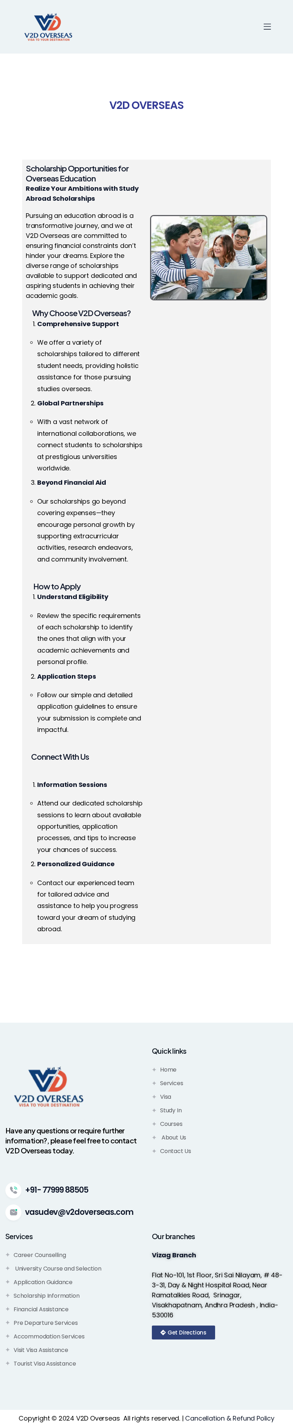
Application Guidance (43, 1282)
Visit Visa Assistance (41, 1350)
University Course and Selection (57, 1268)
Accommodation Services (49, 1336)
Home (168, 1070)
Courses (171, 1124)
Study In (171, 1110)
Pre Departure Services (46, 1323)
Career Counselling (40, 1255)
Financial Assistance (41, 1309)
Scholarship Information (46, 1296)
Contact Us (175, 1151)
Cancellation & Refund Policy (229, 1418)
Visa (165, 1097)
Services (171, 1083)
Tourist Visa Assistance (45, 1363)
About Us (173, 1137)
